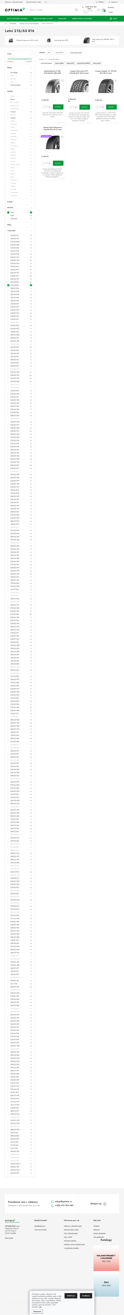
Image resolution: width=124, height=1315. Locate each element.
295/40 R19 (20, 1015)
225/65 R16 (20, 745)
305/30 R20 (20, 773)
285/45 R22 (20, 850)
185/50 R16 (20, 543)
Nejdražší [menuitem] (70, 63)
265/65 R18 (20, 897)
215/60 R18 (20, 1040)
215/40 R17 (20, 754)
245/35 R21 (20, 841)
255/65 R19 (20, 838)
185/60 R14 (20, 288)
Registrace (114, 2)
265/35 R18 (20, 782)
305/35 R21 (20, 959)
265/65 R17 (20, 642)
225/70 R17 (20, 1127)
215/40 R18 (20, 515)
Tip (20, 82)
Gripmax (20, 133)
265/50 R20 (20, 422)
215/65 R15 (20, 329)
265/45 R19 (20, 1012)
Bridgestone (20, 106)
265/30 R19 (20, 829)
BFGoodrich (20, 102)
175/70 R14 (20, 388)
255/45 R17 (20, 1027)
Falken (20, 121)
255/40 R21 (20, 943)
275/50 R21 (20, 670)
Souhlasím (86, 1296)
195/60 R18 (20, 903)
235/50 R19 (20, 484)
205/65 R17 (20, 1117)
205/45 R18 (20, 866)
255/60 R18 (20, 478)
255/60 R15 (20, 1151)
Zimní (20, 216)
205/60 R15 (20, 509)
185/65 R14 (20, 527)
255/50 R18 (20, 630)
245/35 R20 (20, 558)
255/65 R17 (20, 338)
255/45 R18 (20, 611)
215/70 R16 (20, 444)
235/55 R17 (20, 307)
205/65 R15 (20, 568)
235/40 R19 (20, 354)
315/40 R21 (20, 940)
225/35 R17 (20, 605)
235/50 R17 (20, 313)
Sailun (20, 174)
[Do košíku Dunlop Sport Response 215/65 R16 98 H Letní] (58, 163)
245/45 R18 (20, 394)
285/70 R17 (20, 1111)
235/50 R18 (20, 440)
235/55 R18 (20, 254)
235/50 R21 (20, 1155)
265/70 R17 (20, 1071)
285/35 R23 (20, 627)
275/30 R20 (20, 946)
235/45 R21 (20, 888)
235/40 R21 (20, 1173)
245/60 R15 (20, 1170)
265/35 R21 (20, 763)
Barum (20, 99)
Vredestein (20, 192)
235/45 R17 (20, 304)
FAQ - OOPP (68, 1237)
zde (40, 1307)
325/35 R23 (20, 1021)
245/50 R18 (20, 602)
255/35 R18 (20, 655)
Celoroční (20, 219)
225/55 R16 (20, 549)
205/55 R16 (20, 260)
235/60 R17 (20, 732)
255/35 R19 (20, 521)
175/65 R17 (20, 956)
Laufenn (20, 152)
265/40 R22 (20, 891)
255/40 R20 (20, 645)
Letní (20, 212)
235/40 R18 (20, 506)
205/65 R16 (20, 369)
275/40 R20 (20, 437)
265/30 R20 (20, 884)
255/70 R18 (20, 1096)
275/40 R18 (20, 742)
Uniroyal (20, 189)
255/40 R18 (20, 881)
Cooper (20, 112)
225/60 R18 (20, 456)
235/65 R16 (20, 748)
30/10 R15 (20, 1142)
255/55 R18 (20, 447)
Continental (20, 109)
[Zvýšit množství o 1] (49, 107)
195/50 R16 (20, 735)
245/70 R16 (20, 636)
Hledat (76, 9)
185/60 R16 (20, 593)
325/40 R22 (20, 990)
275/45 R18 (20, 1037)
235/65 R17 (20, 366)
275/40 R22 (20, 586)
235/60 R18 (20, 409)
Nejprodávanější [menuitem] (83, 63)
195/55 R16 (20, 530)
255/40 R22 (20, 813)
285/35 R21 (20, 738)
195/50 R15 (20, 577)
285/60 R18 (20, 546)
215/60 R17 (20, 270)
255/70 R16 (20, 639)
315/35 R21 (20, 794)
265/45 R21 (20, 450)
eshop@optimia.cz (63, 1201)
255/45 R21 (20, 1002)
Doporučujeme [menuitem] (46, 63)
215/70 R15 (20, 1083)
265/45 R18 (20, 1052)
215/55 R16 (20, 614)
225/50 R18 (20, 475)
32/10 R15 (20, 1133)
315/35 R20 (20, 822)
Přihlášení (96, 1226)
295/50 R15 (20, 1167)
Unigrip (20, 186)
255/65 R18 (20, 1139)
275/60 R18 (20, 922)
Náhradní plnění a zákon (33, 2)
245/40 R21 (20, 1068)
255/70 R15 (20, 1043)
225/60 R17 (20, 431)
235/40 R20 (20, 1061)
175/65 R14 (20, 344)
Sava (20, 177)
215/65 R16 (20, 285)
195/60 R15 (20, 524)
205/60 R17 (20, 856)
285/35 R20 (20, 937)
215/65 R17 (20, 397)
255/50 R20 (20, 540)
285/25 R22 (20, 1136)
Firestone (20, 124)
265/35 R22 (20, 1005)
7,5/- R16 (20, 984)
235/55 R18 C (20, 1164)
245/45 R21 (20, 869)
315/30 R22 (20, 683)
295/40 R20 (20, 428)
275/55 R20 (20, 583)
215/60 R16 (20, 326)
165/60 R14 (20, 322)
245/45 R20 (20, 770)
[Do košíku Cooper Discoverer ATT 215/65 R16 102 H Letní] (84, 107)
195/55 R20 (20, 847)
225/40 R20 (20, 779)
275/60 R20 (20, 785)
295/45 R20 (20, 1055)
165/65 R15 (20, 291)
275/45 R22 (20, 1049)
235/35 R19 (20, 701)
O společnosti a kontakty (71, 1248)
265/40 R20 (20, 652)
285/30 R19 (20, 860)
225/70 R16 (20, 257)
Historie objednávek (99, 1233)
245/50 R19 (20, 673)
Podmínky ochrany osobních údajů (74, 1244)
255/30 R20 (20, 993)
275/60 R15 (20, 1089)
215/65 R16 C (20, 242)
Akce (20, 76)
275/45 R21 (20, 363)
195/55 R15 (20, 350)
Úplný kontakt (9, 1238)
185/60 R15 (20, 555)
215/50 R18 (20, 493)
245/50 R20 (20, 925)
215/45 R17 (20, 357)
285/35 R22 (20, 816)
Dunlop (20, 118)
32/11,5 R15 (20, 1105)
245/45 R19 (20, 496)
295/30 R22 (20, 912)
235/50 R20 (20, 801)
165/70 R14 (20, 385)
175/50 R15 (20, 1077)
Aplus (20, 96)
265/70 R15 (20, 953)
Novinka (20, 79)
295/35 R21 (20, 406)
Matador (20, 155)
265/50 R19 (20, 537)
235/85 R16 (20, 906)
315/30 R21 (20, 698)
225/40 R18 (20, 617)
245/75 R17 (20, 832)
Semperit (20, 180)
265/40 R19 (20, 1024)
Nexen (20, 161)
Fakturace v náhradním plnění (14, 2)
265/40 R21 (20, 987)
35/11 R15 (20, 1148)
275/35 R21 (20, 894)
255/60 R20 (20, 875)
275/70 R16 (20, 909)
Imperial (20, 140)
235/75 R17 (20, 1161)
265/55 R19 (20, 499)
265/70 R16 (20, 825)
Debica (20, 115)
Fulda (20, 127)
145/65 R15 (20, 974)
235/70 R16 (20, 580)
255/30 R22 (20, 648)
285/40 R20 (20, 950)
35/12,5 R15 (20, 1120)
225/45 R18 (20, 245)
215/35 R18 (20, 915)
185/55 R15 (20, 360)
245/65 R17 (20, 503)
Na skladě (20, 73)
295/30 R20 (20, 335)
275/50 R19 (20, 1030)
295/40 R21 (20, 776)
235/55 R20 (20, 934)
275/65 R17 (20, 633)
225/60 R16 (20, 810)
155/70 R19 (20, 1009)
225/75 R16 (20, 599)
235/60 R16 (20, 263)
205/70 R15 (20, 729)
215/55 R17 (20, 276)
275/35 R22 (20, 788)
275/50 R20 (20, 608)
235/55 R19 (20, 282)
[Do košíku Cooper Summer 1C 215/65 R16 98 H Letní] (111, 107)
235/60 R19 (20, 1018)
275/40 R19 (20, 487)
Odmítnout (71, 1296)
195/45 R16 (20, 661)
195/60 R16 (20, 332)
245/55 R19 (20, 1080)
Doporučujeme (20, 85)
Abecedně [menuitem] (97, 63)
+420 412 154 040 (90, 8)
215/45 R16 (20, 391)
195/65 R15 (20, 267)
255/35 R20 (20, 726)
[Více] (113, 19)
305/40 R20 (20, 965)
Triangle (20, 183)
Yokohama (20, 196)
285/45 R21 (20, 512)
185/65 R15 (20, 301)
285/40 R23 (20, 1130)
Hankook (20, 137)
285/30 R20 (20, 720)
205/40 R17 (20, 689)
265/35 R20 (20, 900)
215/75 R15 (20, 589)
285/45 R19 (20, 804)
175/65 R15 (20, 298)
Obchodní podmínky (70, 1241)
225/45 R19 (20, 481)
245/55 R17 (20, 878)
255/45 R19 (20, 279)
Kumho (20, 149)
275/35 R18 (20, 704)
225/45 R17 (20, 465)
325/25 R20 (20, 999)
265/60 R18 (20, 723)
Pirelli (20, 168)
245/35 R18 (20, 695)
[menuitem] (18, 19)
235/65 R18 (20, 562)
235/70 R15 (20, 1086)
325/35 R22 (20, 1058)
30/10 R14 (20, 1145)
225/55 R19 (20, 453)
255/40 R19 (20, 341)
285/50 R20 (20, 667)
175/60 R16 (20, 819)
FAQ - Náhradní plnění (71, 1233)
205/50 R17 (20, 316)
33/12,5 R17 (20, 1102)
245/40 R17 (20, 751)
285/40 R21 (20, 757)
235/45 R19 (20, 658)
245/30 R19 (20, 518)
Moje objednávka (98, 1237)
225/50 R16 (20, 760)
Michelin (20, 158)
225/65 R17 (20, 236)
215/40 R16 (20, 1033)
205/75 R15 (20, 1114)
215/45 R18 (20, 471)
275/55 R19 (20, 797)
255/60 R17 (20, 425)
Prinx (20, 171)
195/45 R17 (20, 971)
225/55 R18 (20, 400)
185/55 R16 (20, 490)
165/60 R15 (20, 251)
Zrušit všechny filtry (76, 53)
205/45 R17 (20, 552)
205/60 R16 (20, 462)
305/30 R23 (20, 1046)
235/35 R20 (20, 863)
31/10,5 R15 (20, 919)
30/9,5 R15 (20, 1092)
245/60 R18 (20, 571)
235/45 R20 (20, 381)
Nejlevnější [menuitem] (59, 63)
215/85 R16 (20, 1108)
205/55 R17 (20, 239)
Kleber (20, 143)
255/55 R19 (20, 295)
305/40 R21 (20, 1158)
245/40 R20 (20, 711)
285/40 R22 (20, 434)
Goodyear (20, 130)
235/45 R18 (20, 378)
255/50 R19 (20, 375)
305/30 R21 (20, 962)
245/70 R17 (20, 968)
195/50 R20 (20, 1074)
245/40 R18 (20, 403)
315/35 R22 (20, 676)
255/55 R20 (20, 692)
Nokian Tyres (20, 165)
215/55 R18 (20, 248)
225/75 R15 (20, 1099)
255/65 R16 (20, 419)
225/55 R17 (20, 347)
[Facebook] (104, 1203)
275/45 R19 (20, 412)
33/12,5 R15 (20, 1123)
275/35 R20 (20, 707)
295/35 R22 (20, 1064)
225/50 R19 (20, 978)
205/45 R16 (20, 534)
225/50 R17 (20, 273)
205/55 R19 (20, 844)
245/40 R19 (20, 372)
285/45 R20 (20, 416)
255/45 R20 (20, 459)
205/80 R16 (20, 624)
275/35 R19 (20, 565)
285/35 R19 (20, 928)
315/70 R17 (20, 714)
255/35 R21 (20, 686)
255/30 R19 (20, 853)
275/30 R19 (20, 996)
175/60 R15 (20, 717)
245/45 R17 (20, 468)
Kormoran (20, 146)
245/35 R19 (20, 310)
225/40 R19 (20, 574)
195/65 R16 (20, 807)
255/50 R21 (20, 835)
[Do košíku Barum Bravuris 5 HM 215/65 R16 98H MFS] (58, 106)
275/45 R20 (20, 664)
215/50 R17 (20, 319)
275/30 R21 (20, 981)
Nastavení (37, 1311)
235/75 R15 (20, 621)
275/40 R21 (20, 766)
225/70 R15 (20, 931)
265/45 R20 (20, 791)
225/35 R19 (20, 679)
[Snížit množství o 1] (44, 107)
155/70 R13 (20, 596)
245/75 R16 (20, 872)
